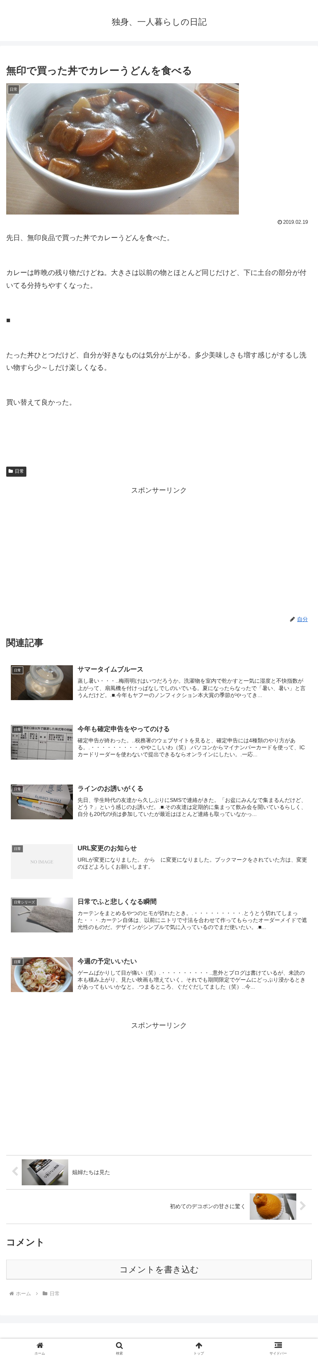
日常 (19, 471)
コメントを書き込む (159, 1269)
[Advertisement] (159, 550)
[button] (294, 1115)
